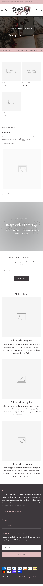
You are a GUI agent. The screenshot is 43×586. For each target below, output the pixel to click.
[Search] (7, 10)
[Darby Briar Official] (21, 10)
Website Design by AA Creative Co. (29, 577)
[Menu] (2, 10)
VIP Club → (27, 2)
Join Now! (21, 278)
